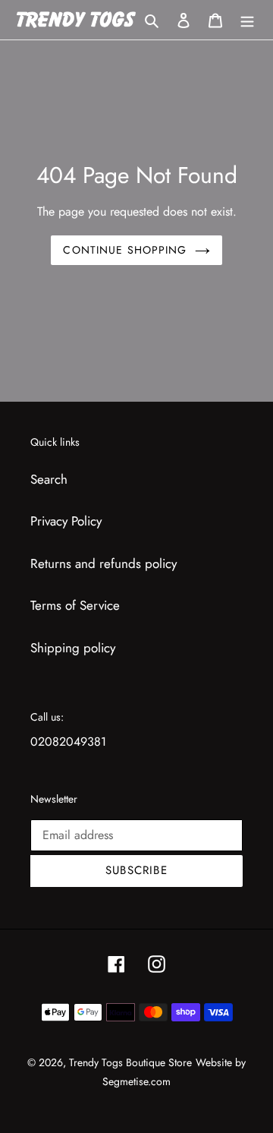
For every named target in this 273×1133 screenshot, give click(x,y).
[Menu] (247, 19)
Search (48, 479)
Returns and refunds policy (103, 563)
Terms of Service (75, 605)
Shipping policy (72, 648)
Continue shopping (125, 249)
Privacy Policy (66, 521)
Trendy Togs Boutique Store (130, 1062)
